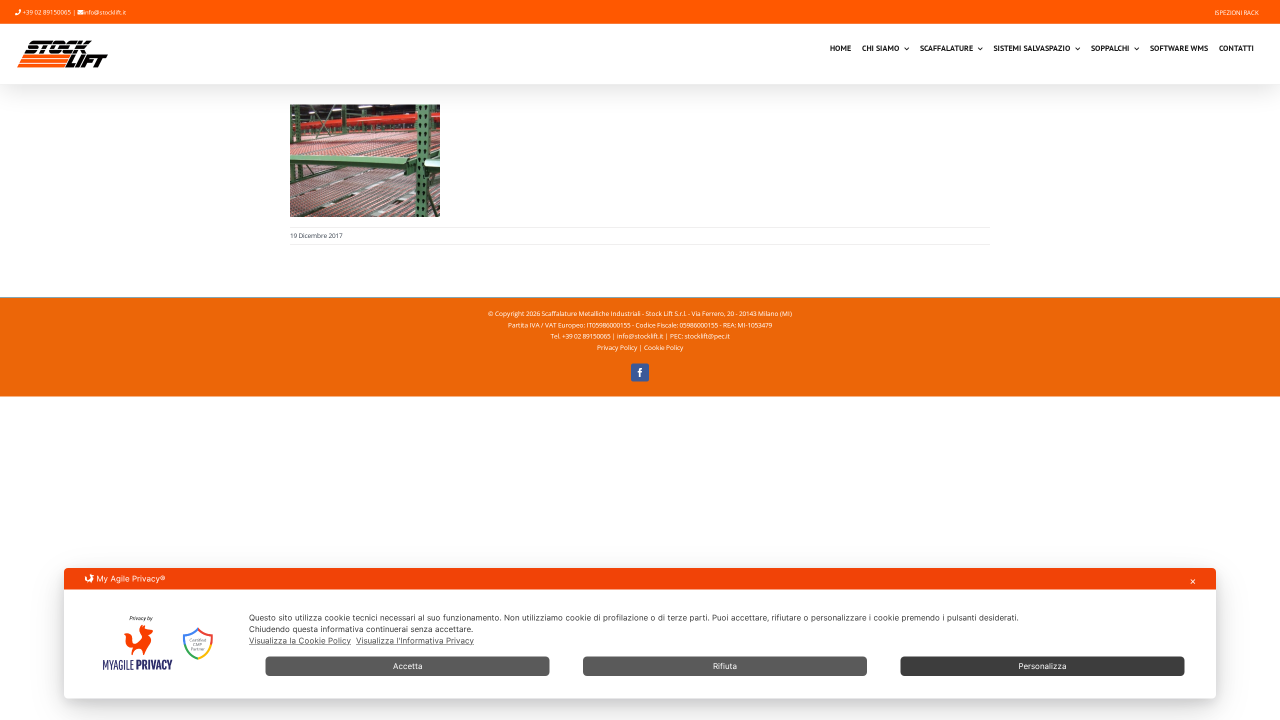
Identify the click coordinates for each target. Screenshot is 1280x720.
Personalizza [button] (1042, 666)
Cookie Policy (664, 347)
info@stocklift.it (105, 12)
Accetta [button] (407, 666)
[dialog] (640, 633)
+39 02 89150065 (46, 12)
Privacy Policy (617, 347)
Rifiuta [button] (725, 666)
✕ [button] (1193, 581)
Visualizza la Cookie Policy (300, 641)
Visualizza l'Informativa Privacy (415, 641)
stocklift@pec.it (707, 336)
